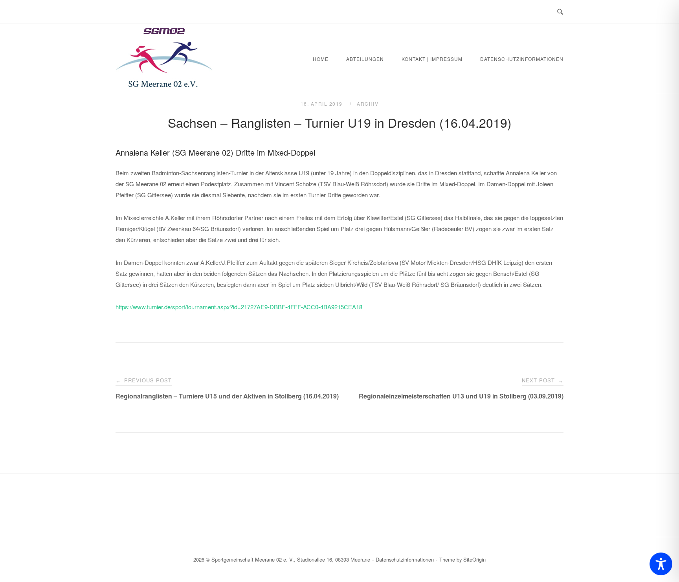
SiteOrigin (474, 559)
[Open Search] (560, 12)
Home (320, 58)
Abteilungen (365, 58)
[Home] (164, 84)
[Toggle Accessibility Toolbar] (661, 564)
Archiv (367, 103)
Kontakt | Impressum (432, 58)
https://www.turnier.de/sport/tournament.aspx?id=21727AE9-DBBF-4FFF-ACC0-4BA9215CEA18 (239, 307)
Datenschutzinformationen (521, 58)
